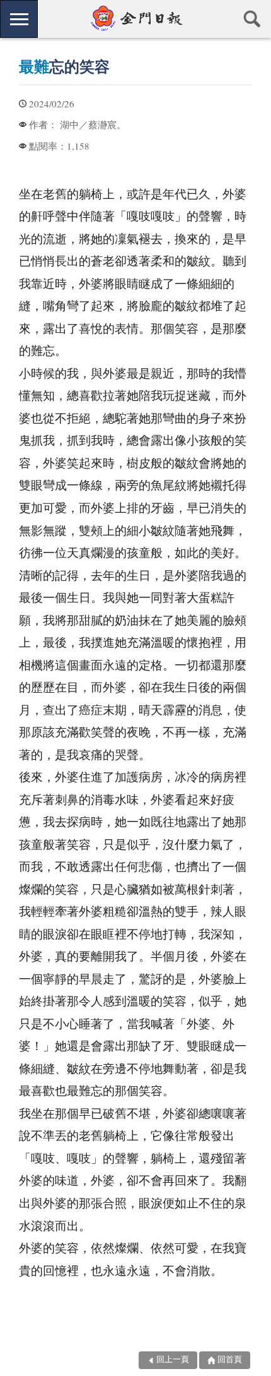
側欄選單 (19, 19)
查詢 (252, 19)
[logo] (135, 18)
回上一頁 (172, 1360)
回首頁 (229, 1360)
